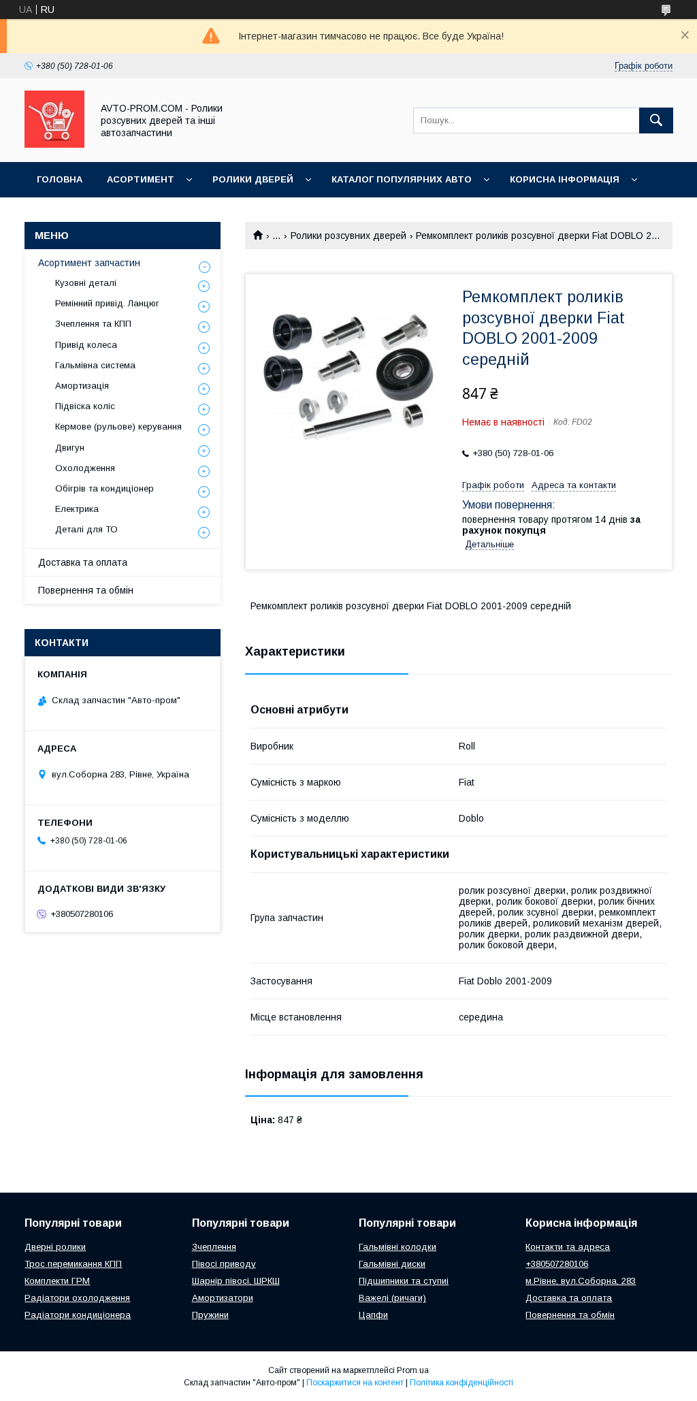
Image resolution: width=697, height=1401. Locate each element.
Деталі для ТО (86, 529)
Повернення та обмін (85, 590)
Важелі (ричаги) (392, 1298)
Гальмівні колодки (397, 1247)
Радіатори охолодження (77, 1298)
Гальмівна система (95, 365)
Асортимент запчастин (89, 262)
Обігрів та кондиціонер (104, 488)
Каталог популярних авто (401, 179)
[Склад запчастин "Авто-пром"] (54, 144)
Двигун (69, 447)
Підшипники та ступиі (404, 1281)
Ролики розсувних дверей (348, 235)
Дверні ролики (55, 1247)
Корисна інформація (564, 179)
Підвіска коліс (85, 406)
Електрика (77, 509)
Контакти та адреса (567, 1247)
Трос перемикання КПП (73, 1264)
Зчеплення (214, 1247)
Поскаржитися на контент (355, 1382)
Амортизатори (222, 1298)
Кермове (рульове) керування (118, 426)
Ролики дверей (252, 179)
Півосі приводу (224, 1264)
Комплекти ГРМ (57, 1281)
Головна (59, 179)
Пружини (210, 1315)
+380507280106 (556, 1264)
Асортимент (140, 179)
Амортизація (82, 386)
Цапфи (373, 1315)
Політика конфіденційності (461, 1382)
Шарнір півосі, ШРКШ (236, 1281)
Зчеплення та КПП (93, 324)
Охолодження (85, 468)
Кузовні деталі (85, 283)
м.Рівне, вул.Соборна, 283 (580, 1281)
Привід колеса (86, 345)
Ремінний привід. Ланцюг (107, 303)
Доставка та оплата (82, 562)
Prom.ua (413, 1370)
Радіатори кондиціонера (78, 1315)
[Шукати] (656, 120)
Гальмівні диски (392, 1264)
